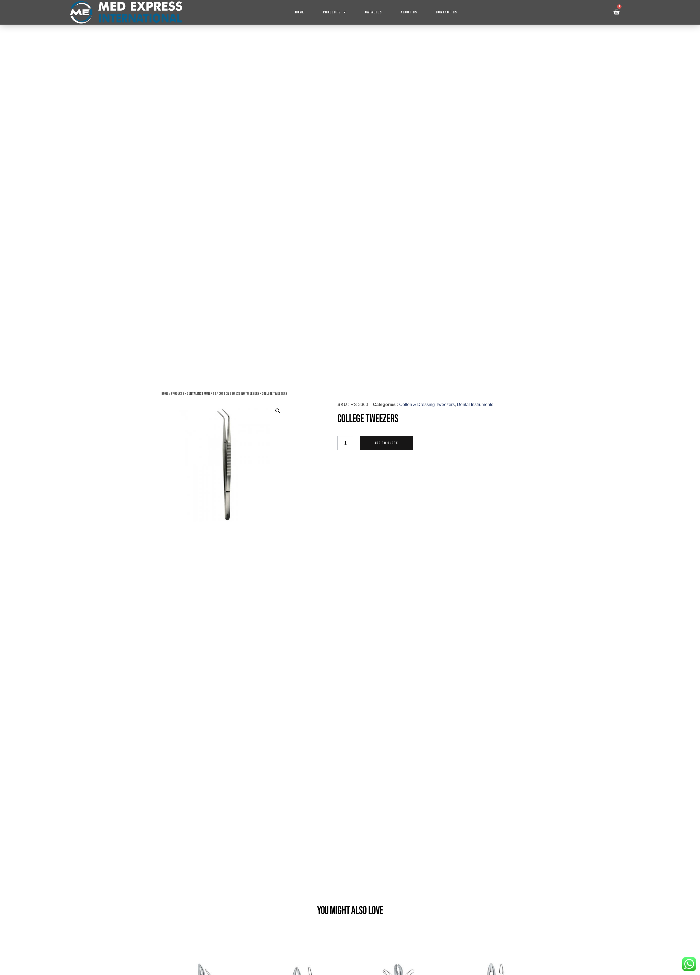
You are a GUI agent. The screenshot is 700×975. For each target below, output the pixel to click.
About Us (409, 12)
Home (299, 12)
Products (332, 12)
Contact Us (446, 12)
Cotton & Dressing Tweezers (238, 393)
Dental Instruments (201, 393)
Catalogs (373, 12)
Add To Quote (386, 443)
